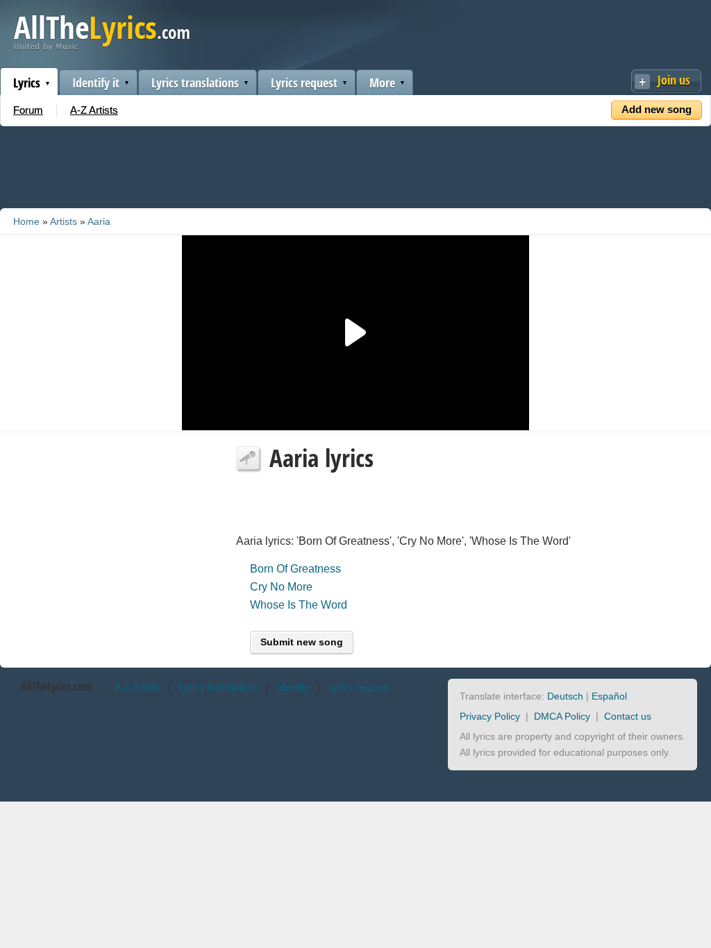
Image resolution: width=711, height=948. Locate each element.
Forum (28, 110)
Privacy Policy (490, 716)
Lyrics (26, 82)
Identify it (95, 82)
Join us (674, 79)
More (382, 82)
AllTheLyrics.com (56, 686)
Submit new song (301, 641)
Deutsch (565, 696)
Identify (293, 687)
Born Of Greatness (295, 569)
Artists (63, 221)
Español (609, 696)
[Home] (101, 47)
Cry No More (281, 587)
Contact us (627, 716)
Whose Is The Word (298, 605)
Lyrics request (304, 82)
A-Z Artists (94, 110)
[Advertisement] (355, 164)
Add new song (656, 109)
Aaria (98, 221)
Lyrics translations (195, 82)
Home (26, 221)
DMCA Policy (562, 716)
